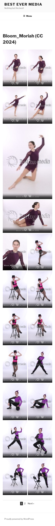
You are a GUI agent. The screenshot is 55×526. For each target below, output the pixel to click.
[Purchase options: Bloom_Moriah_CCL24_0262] (17, 417)
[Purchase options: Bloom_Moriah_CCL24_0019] (17, 342)
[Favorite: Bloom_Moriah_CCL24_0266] (37, 454)
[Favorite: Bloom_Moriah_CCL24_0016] (37, 267)
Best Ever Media (23, 4)
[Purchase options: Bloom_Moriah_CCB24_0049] (42, 120)
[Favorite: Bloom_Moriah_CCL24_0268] (37, 492)
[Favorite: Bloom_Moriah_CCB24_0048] (12, 120)
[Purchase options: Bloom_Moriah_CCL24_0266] (42, 454)
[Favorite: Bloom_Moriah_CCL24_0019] (12, 342)
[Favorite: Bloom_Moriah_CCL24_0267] (12, 492)
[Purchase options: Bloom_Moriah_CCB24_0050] (29, 196)
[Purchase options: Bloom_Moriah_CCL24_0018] (42, 304)
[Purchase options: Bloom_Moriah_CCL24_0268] (42, 492)
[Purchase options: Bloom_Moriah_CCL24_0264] (17, 454)
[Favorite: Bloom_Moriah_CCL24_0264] (12, 454)
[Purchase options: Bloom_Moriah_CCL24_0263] (42, 417)
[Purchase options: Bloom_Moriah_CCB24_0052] (17, 267)
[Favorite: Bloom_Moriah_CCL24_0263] (37, 417)
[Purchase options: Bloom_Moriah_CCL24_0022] (17, 379)
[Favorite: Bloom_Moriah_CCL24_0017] (12, 304)
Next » (31, 503)
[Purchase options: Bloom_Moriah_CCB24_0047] (42, 83)
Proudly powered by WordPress (19, 519)
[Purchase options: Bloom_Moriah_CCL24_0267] (17, 492)
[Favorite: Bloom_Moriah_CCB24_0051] (25, 229)
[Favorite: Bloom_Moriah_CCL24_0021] (37, 342)
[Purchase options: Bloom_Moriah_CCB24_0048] (17, 120)
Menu (29, 16)
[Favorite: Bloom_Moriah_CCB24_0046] (12, 83)
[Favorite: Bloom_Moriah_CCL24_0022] (12, 379)
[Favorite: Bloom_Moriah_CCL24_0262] (12, 417)
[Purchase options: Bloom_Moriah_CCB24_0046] (17, 83)
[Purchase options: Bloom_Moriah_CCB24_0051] (29, 229)
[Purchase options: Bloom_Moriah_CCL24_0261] (42, 379)
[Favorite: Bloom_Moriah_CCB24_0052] (12, 267)
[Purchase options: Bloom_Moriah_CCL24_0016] (42, 267)
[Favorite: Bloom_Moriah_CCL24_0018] (37, 304)
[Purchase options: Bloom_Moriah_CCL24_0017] (17, 304)
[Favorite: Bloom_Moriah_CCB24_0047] (37, 83)
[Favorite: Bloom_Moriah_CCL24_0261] (37, 379)
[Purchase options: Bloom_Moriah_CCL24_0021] (42, 342)
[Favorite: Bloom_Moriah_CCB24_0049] (37, 120)
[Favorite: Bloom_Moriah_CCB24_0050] (25, 196)
